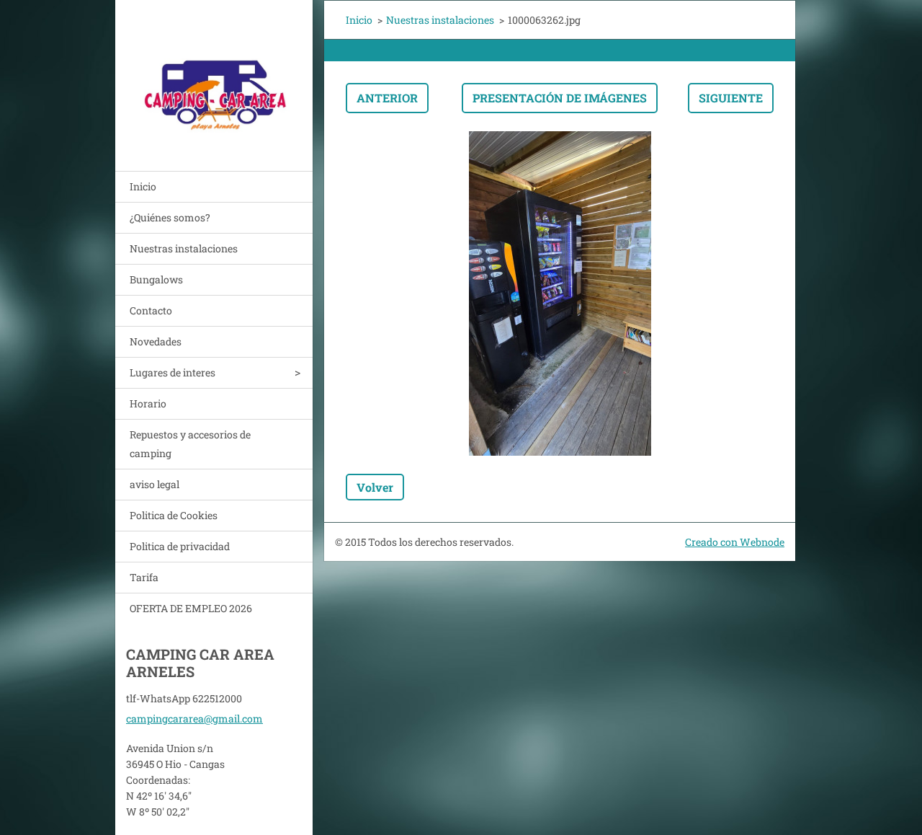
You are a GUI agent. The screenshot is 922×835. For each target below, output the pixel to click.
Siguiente (731, 97)
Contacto (151, 310)
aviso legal (154, 484)
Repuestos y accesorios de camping (190, 444)
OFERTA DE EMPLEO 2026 (191, 608)
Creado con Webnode (734, 542)
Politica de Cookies (174, 515)
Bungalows (156, 279)
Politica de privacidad (180, 546)
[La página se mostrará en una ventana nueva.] (560, 293)
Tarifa (144, 577)
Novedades (156, 341)
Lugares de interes (172, 372)
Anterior (387, 97)
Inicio (143, 186)
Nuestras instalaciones (184, 248)
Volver (375, 487)
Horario (148, 403)
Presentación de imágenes (560, 97)
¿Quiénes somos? (170, 217)
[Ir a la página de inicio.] (214, 76)
